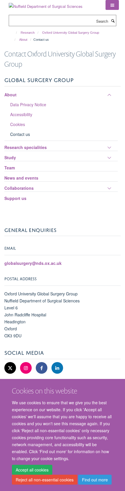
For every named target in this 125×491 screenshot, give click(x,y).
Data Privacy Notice (28, 104)
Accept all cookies (32, 470)
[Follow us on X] (10, 368)
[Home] (14, 32)
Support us (15, 198)
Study (10, 157)
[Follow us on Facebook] (42, 368)
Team (9, 168)
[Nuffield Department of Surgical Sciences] (46, 4)
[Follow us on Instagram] (26, 368)
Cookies (17, 124)
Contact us (20, 134)
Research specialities (25, 147)
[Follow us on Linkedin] (57, 368)
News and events (21, 178)
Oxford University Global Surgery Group (70, 32)
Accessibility (21, 114)
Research (28, 32)
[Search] (113, 20)
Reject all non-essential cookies (45, 480)
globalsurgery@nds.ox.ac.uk (33, 263)
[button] (112, 5)
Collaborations (19, 188)
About (23, 39)
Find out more (95, 480)
